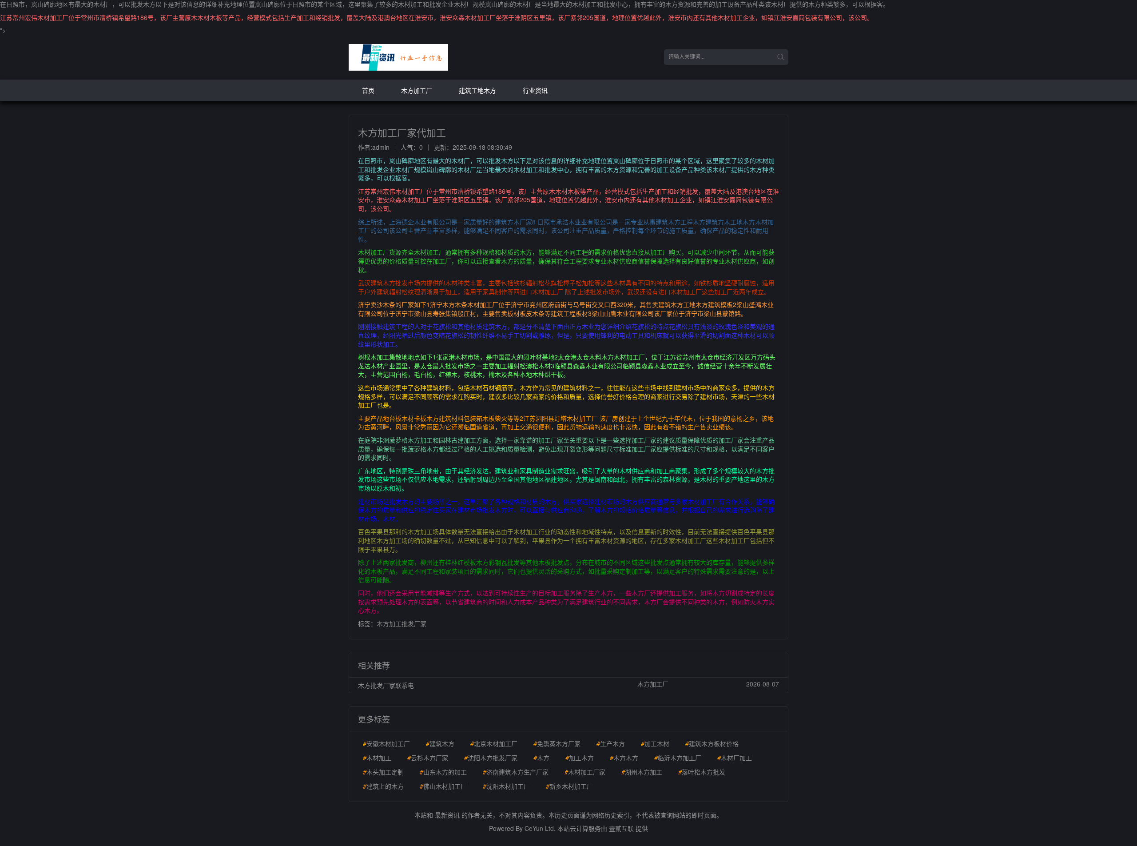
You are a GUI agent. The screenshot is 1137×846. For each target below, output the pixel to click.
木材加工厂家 (585, 771)
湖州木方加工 (641, 771)
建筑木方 (440, 743)
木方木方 (624, 757)
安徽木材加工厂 (386, 743)
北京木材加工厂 (493, 743)
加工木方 (579, 757)
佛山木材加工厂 (443, 786)
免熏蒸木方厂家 (556, 743)
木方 (541, 757)
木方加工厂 (416, 90)
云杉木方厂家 (427, 757)
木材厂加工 (734, 757)
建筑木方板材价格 (712, 743)
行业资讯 (535, 90)
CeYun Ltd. (540, 828)
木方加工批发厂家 (401, 623)
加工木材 (655, 743)
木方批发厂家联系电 (386, 685)
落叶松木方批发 (701, 771)
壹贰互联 (621, 828)
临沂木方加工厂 (677, 757)
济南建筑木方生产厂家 (516, 771)
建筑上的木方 (383, 786)
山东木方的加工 (443, 771)
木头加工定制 (383, 771)
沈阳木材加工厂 (506, 786)
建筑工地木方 (477, 90)
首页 (368, 90)
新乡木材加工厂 (569, 786)
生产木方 (610, 743)
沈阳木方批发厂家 (490, 757)
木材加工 (377, 757)
